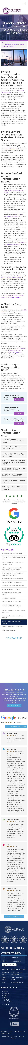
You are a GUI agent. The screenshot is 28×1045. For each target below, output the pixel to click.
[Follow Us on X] (15, 948)
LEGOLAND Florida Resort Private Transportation (12, 563)
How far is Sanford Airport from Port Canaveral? (13, 447)
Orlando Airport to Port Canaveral (12, 578)
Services (6, 993)
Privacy (21, 1036)
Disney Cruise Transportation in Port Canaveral (13, 611)
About (6, 1003)
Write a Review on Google (16, 726)
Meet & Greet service (11, 149)
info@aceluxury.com (14, 350)
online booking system (14, 352)
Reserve (6, 999)
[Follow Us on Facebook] (11, 948)
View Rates (19, 399)
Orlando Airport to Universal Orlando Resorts (14, 558)
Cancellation (6, 1036)
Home (6, 991)
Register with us (14, 705)
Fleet (5, 995)
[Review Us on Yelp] (7, 948)
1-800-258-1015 (16, 961)
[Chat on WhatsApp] (9, 964)
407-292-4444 (21, 348)
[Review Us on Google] (22, 948)
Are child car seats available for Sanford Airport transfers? (13, 475)
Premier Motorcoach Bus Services (12, 626)
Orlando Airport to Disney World (12, 553)
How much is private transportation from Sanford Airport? (12, 441)
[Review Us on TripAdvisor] (2, 948)
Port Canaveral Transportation (11, 601)
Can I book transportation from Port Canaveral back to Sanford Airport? (13, 462)
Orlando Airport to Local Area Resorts (11, 593)
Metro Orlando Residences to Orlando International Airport (11, 606)
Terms (15, 1036)
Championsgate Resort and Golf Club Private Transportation (12, 569)
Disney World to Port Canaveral (12, 582)
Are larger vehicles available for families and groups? (13, 469)
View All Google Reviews (14, 916)
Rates (5, 997)
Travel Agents (8, 1001)
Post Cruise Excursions (9, 630)
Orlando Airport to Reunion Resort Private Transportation (13, 574)
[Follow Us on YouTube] (18, 948)
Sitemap (13, 1038)
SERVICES (7, 549)
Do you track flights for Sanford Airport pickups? (13, 481)
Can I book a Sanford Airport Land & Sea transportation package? (12, 488)
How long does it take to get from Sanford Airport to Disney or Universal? (13, 454)
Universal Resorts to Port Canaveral (13, 585)
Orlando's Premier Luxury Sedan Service (12, 616)
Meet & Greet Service (9, 598)
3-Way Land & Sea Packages (11, 589)
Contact (6, 1004)
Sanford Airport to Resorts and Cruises (11, 622)
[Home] (11, 10)
